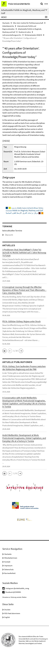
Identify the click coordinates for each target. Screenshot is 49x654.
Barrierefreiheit (9, 573)
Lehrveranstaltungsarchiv (11, 35)
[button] (4, 350)
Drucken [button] (7, 609)
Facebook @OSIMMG (13, 592)
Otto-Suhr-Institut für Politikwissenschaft (28, 23)
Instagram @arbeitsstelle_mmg (17, 588)
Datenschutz (8, 569)
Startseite (6, 23)
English (7, 617)
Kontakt (7, 562)
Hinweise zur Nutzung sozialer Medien (14, 597)
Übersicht (9, 235)
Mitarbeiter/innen (10, 558)
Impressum (8, 565)
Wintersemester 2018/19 (33, 35)
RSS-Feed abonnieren (12, 613)
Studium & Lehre (25, 32)
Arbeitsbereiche (8, 26)
